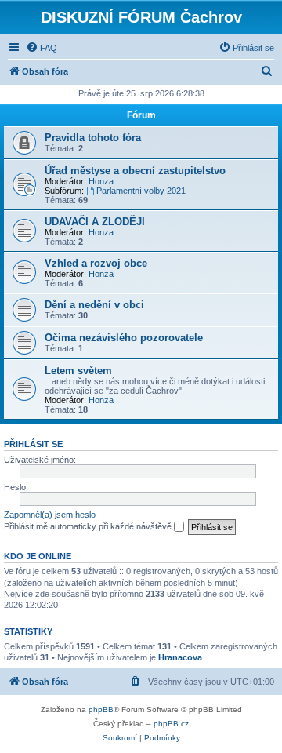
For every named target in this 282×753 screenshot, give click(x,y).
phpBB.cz (171, 723)
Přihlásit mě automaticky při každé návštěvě (89, 526)
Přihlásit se (33, 444)
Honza (101, 181)
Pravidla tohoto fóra (93, 138)
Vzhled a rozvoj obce (96, 263)
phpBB (101, 709)
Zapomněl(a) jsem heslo (50, 514)
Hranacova (180, 657)
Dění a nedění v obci (94, 305)
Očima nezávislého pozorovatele (124, 338)
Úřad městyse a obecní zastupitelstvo (135, 170)
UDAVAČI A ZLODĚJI (95, 221)
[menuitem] (41, 47)
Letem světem (78, 370)
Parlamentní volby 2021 (141, 190)
